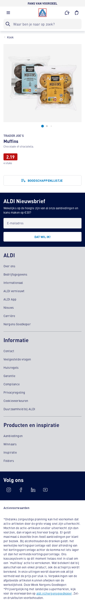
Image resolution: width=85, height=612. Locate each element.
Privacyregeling (14, 392)
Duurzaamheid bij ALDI (19, 409)
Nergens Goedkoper (17, 324)
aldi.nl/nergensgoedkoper (54, 593)
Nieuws (8, 307)
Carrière (9, 316)
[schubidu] (21, 490)
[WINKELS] (67, 12)
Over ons (9, 266)
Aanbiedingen (13, 436)
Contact (8, 351)
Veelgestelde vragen (17, 359)
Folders (8, 460)
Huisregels (11, 367)
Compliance (11, 384)
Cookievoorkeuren (15, 400)
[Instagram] (8, 490)
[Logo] (42, 12)
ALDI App (9, 299)
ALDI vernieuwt (13, 291)
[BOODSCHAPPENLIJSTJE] (76, 12)
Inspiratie (10, 452)
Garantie (9, 376)
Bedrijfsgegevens (15, 274)
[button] (8, 13)
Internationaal (13, 282)
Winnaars (10, 444)
